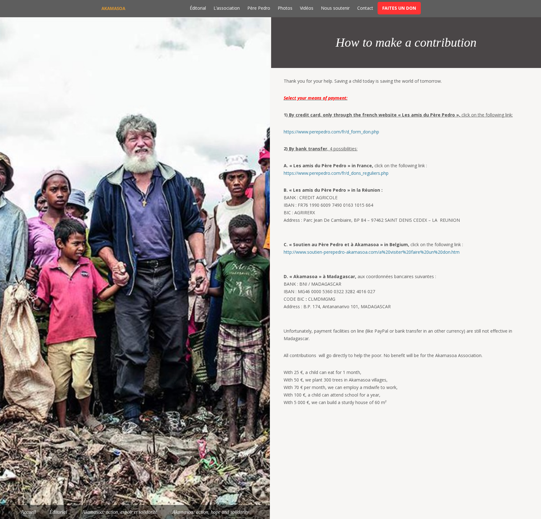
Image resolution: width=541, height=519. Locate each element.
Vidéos (306, 8)
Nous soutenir (335, 8)
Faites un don (399, 8)
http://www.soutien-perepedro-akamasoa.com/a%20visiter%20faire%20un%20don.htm (372, 252)
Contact (365, 8)
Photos (285, 8)
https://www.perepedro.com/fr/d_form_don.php (331, 132)
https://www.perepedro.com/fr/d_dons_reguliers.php (336, 173)
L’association (227, 8)
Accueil (28, 512)
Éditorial (198, 8)
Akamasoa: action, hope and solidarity (210, 512)
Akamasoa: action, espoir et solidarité (119, 512)
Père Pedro (258, 8)
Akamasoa (113, 8)
